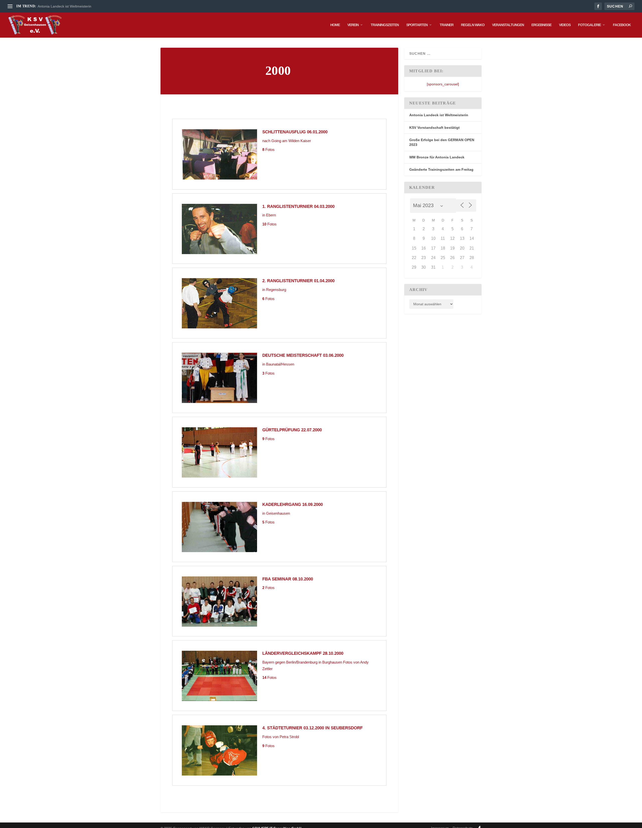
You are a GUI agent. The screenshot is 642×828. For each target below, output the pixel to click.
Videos (565, 25)
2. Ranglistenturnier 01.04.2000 (298, 280)
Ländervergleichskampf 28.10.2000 (302, 653)
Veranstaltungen (508, 25)
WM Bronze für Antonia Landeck (436, 157)
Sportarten (417, 25)
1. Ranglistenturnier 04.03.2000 (298, 206)
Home (335, 25)
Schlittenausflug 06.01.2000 (295, 132)
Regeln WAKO (473, 25)
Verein (353, 25)
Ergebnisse (541, 25)
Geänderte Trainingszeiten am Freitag (441, 169)
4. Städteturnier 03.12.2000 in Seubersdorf (312, 728)
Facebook (622, 25)
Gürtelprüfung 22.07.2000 (292, 430)
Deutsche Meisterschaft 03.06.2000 (303, 355)
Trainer (446, 25)
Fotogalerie (589, 25)
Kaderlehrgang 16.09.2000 (292, 504)
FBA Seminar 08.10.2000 (287, 579)
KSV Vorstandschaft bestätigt (434, 128)
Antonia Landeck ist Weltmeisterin (64, 6)
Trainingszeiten (385, 25)
